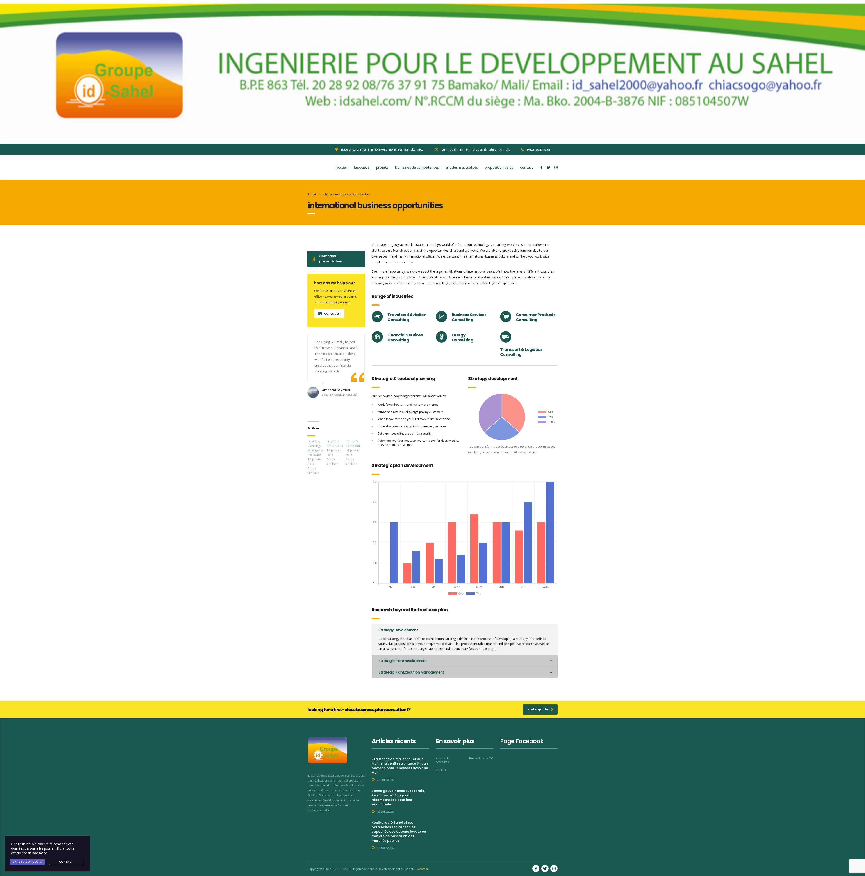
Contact (441, 770)
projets (382, 167)
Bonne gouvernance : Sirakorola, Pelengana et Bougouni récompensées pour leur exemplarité (398, 798)
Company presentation (330, 259)
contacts (332, 313)
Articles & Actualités (442, 760)
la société (361, 167)
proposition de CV (499, 167)
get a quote (538, 709)
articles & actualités (462, 167)
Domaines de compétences (417, 167)
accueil (341, 167)
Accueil (311, 194)
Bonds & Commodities (355, 443)
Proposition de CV (481, 758)
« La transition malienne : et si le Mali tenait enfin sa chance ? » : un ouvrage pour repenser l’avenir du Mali (400, 766)
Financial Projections (334, 443)
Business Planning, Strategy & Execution (315, 448)
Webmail (422, 869)
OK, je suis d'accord (27, 862)
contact (526, 167)
